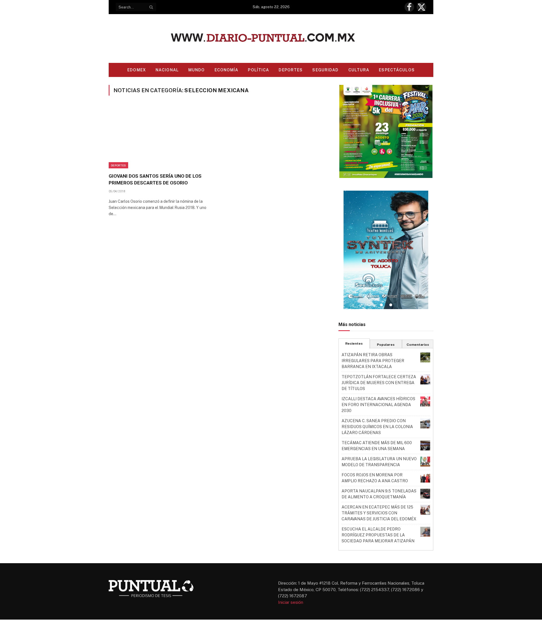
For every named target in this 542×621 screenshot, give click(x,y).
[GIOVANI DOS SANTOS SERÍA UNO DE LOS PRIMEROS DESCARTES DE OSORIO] (160, 137)
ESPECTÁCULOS (396, 70)
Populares (386, 345)
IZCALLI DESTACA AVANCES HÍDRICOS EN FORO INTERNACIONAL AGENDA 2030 (378, 405)
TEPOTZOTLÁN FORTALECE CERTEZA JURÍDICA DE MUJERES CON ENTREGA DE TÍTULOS (379, 383)
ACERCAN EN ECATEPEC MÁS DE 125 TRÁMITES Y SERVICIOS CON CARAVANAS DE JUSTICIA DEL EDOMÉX (379, 513)
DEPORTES (291, 70)
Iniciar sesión (290, 602)
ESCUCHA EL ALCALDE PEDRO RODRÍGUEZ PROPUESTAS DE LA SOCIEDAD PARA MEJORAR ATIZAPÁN (378, 535)
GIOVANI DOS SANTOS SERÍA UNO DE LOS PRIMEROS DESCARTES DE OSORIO (155, 179)
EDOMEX (136, 70)
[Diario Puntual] (271, 38)
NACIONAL (167, 70)
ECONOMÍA (227, 70)
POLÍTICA (258, 70)
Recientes (354, 343)
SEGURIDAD (325, 70)
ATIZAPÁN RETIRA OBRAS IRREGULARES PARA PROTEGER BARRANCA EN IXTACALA (373, 361)
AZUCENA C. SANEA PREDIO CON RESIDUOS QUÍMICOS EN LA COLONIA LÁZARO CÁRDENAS (377, 427)
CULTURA (359, 70)
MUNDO (196, 70)
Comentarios (417, 345)
